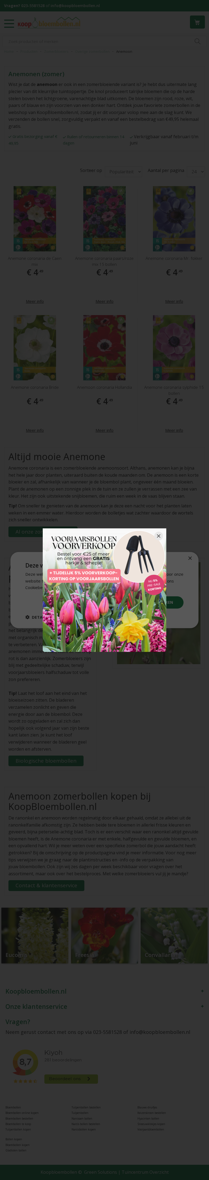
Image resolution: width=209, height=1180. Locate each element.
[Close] (158, 536)
